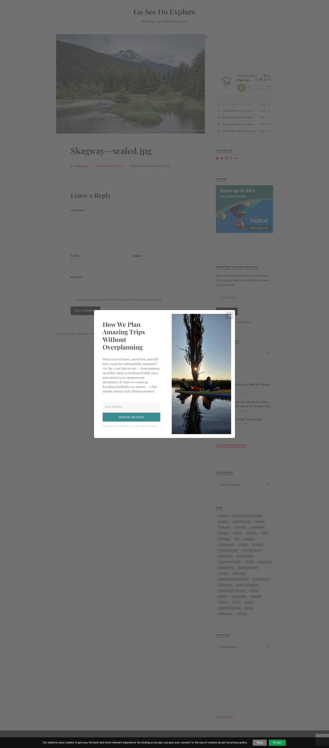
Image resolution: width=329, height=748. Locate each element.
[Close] (229, 315)
